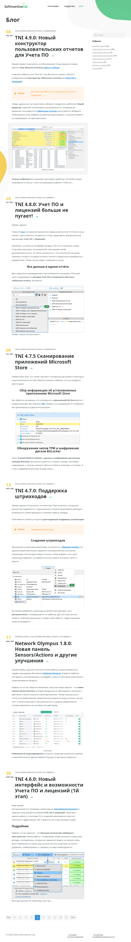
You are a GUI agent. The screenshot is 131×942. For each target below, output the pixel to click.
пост (23, 232)
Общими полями (70, 547)
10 (60, 917)
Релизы (95, 68)
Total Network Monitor (101, 52)
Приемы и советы (99, 65)
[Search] (95, 35)
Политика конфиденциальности (103, 935)
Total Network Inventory (101, 49)
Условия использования (75, 935)
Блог (81, 6)
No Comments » (49, 198)
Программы (53, 6)
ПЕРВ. (9, 917)
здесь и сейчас (51, 67)
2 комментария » (49, 349)
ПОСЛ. (73, 917)
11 (66, 917)
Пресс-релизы (98, 62)
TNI (43, 403)
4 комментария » (49, 31)
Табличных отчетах (47, 111)
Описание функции (100, 59)
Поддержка (69, 6)
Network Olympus (99, 46)
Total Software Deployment (102, 55)
